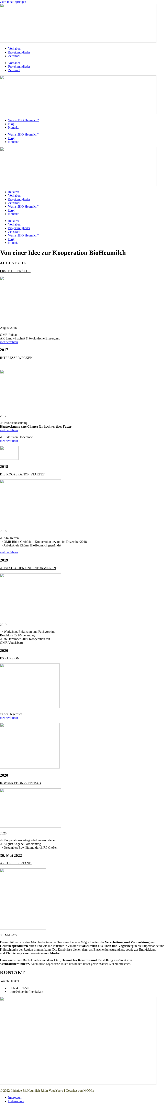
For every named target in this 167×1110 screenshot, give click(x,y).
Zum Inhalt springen (13, 1)
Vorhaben (14, 48)
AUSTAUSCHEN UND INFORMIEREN (28, 568)
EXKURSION (9, 658)
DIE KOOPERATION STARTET (22, 474)
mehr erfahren (9, 342)
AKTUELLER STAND (16, 863)
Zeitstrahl (14, 56)
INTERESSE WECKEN (16, 357)
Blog (11, 124)
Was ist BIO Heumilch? (23, 120)
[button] (83, 271)
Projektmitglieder (19, 52)
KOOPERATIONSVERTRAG (20, 783)
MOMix (89, 1090)
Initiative (13, 192)
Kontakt (13, 127)
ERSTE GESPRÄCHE (15, 271)
